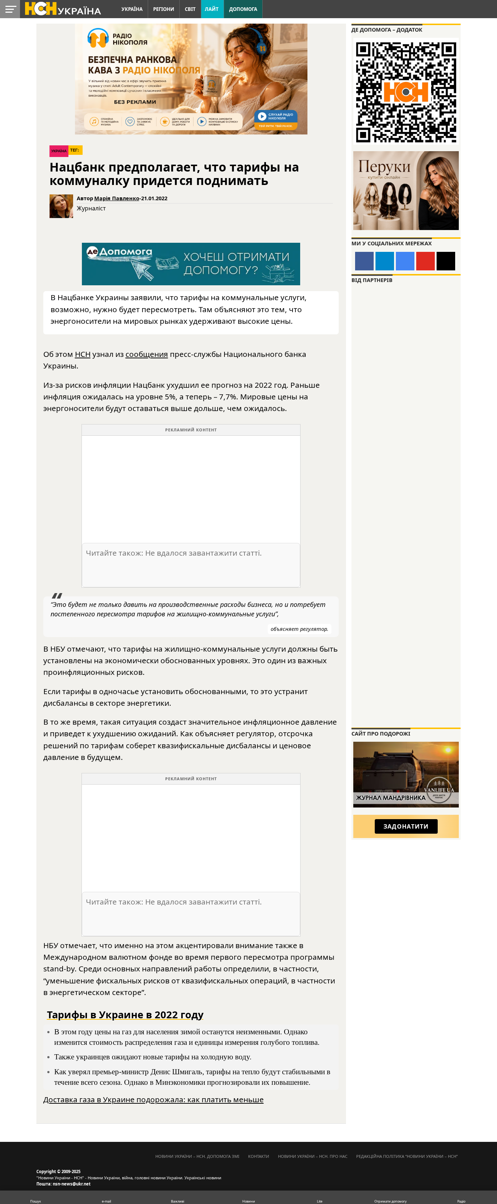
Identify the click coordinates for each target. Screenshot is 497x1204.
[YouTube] (425, 261)
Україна (132, 9)
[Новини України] (63, 8)
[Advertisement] (191, 486)
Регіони (163, 9)
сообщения (147, 354)
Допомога (243, 9)
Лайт (212, 9)
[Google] (405, 261)
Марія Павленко (116, 198)
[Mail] (446, 261)
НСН (83, 354)
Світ (190, 9)
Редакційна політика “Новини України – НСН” (407, 1156)
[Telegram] (384, 261)
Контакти (258, 1156)
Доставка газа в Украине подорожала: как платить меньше (153, 1099)
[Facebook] (364, 261)
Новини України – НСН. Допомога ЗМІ (197, 1156)
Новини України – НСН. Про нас (312, 1156)
